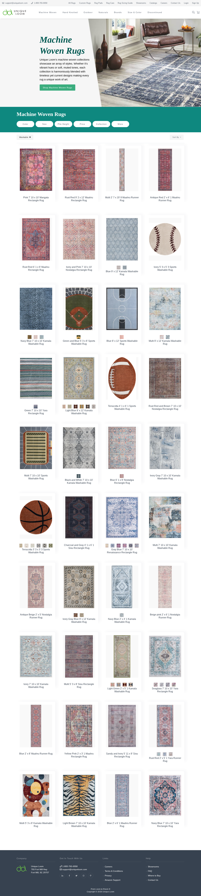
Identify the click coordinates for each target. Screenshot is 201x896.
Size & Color (135, 12)
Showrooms (141, 3)
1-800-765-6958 (70, 866)
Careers (164, 3)
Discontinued (155, 12)
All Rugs (72, 3)
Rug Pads (98, 3)
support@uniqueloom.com (16, 3)
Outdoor (88, 12)
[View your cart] (198, 12)
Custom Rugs (85, 3)
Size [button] (44, 124)
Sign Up (195, 3)
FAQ (150, 871)
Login (186, 3)
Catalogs (153, 3)
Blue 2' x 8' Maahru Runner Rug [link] (36, 753)
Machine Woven (48, 12)
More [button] (120, 124)
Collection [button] (101, 124)
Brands (118, 12)
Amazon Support (112, 880)
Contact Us (175, 3)
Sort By (176, 137)
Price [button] (82, 124)
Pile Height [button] (63, 124)
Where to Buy (154, 875)
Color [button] (25, 124)
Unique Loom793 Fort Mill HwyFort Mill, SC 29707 (40, 869)
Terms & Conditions (114, 871)
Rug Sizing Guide (125, 3)
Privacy (108, 875)
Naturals (103, 12)
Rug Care (110, 3)
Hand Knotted (70, 12)
